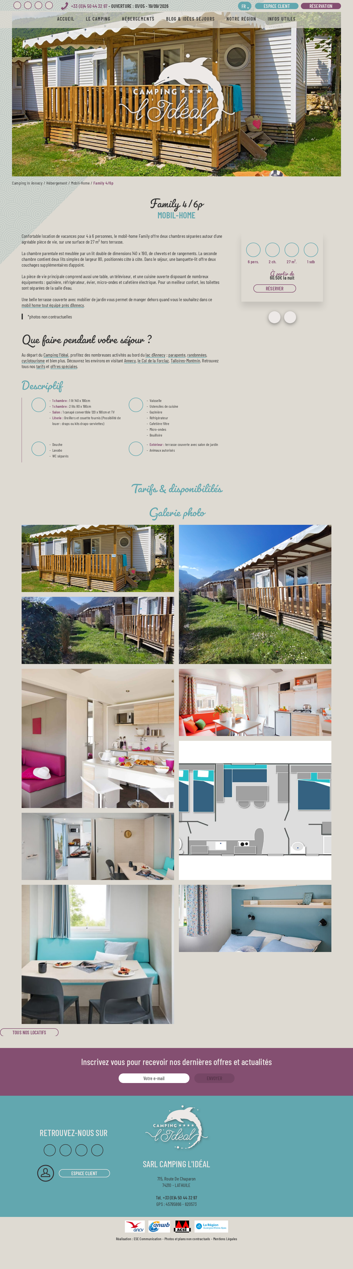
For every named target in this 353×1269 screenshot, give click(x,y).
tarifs (40, 366)
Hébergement (56, 183)
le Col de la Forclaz (153, 360)
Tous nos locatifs (29, 1032)
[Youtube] (38, 5)
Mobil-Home (80, 183)
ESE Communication (147, 1239)
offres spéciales (63, 366)
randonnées (196, 355)
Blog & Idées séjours (190, 19)
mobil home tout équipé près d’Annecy (53, 305)
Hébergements (138, 19)
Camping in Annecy (27, 183)
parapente (176, 355)
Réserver (275, 288)
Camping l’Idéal (55, 355)
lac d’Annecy (155, 355)
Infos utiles (282, 19)
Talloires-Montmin (185, 360)
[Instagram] (28, 5)
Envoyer (214, 1078)
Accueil (65, 19)
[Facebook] (17, 5)
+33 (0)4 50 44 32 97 (89, 6)
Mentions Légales (225, 1239)
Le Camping (98, 19)
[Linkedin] (49, 5)
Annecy (130, 360)
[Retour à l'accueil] (176, 94)
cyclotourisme (33, 360)
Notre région (241, 19)
